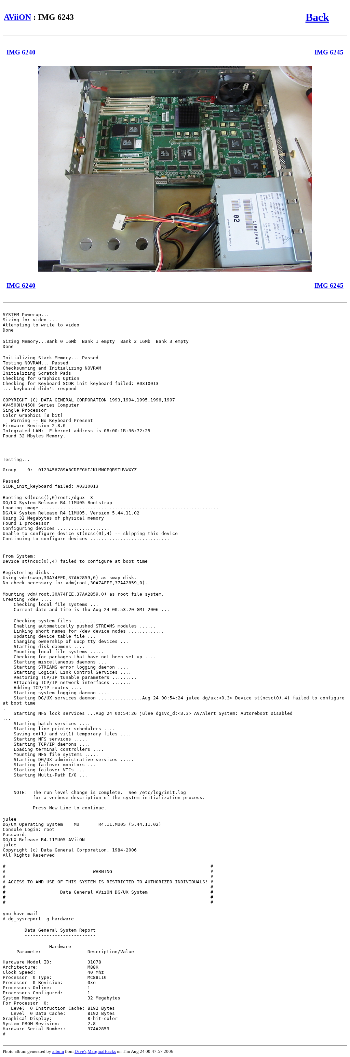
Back (317, 17)
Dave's (80, 1051)
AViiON (17, 17)
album (58, 1051)
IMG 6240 (21, 52)
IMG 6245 (329, 52)
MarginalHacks (102, 1051)
